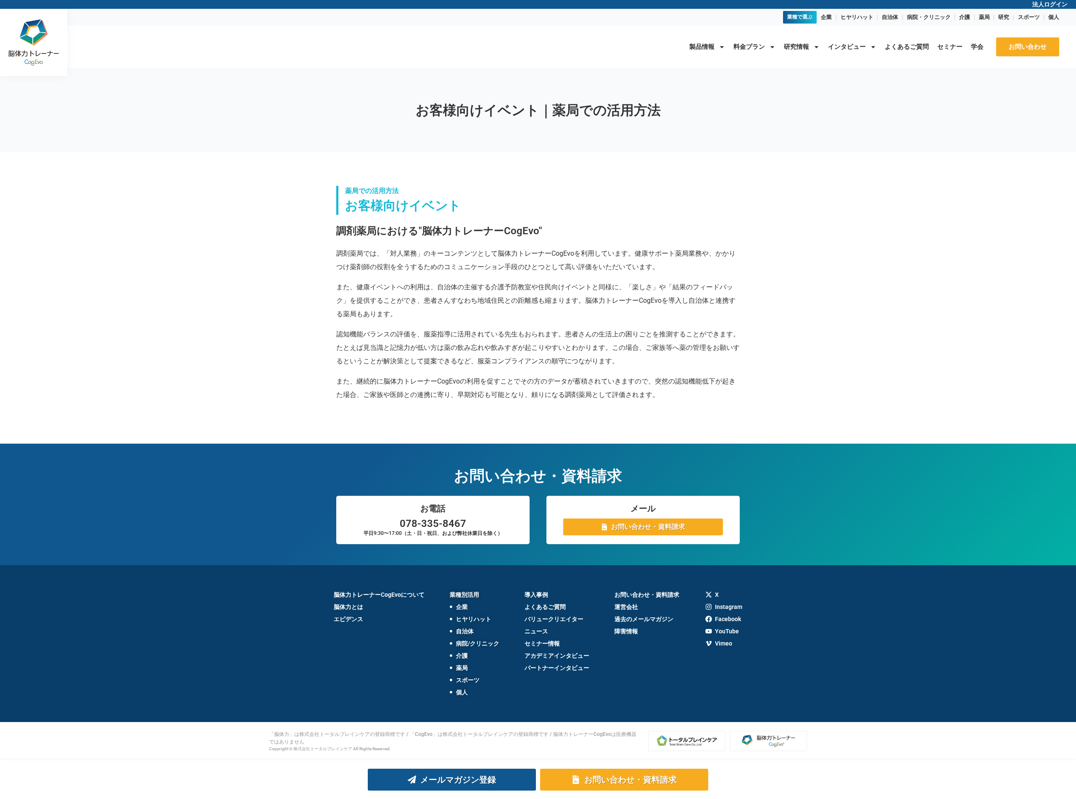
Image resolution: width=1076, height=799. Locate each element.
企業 (826, 17)
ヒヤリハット (857, 17)
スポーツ (1029, 17)
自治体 (890, 17)
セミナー (950, 46)
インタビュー (847, 46)
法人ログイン (1050, 4)
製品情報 (702, 46)
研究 (1003, 17)
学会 (977, 46)
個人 (1053, 17)
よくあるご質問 (907, 46)
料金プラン (749, 46)
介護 (964, 17)
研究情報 (796, 46)
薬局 (984, 17)
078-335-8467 (433, 523)
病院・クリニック (929, 17)
